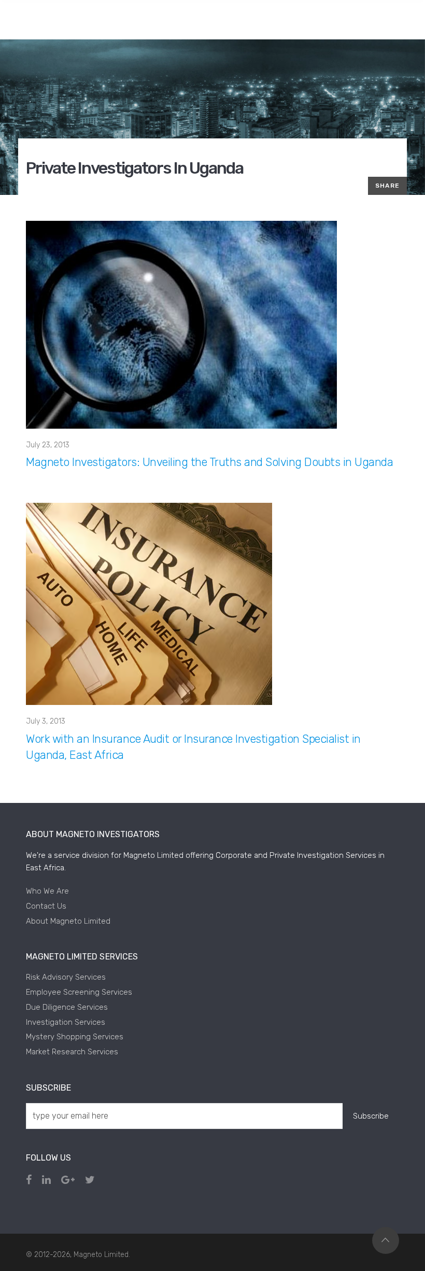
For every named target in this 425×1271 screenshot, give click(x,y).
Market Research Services (72, 1051)
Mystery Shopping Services (74, 1036)
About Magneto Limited (68, 921)
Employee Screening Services (79, 992)
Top (385, 1240)
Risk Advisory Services (66, 977)
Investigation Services (65, 1022)
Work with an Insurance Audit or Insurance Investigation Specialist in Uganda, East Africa (193, 747)
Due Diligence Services (67, 1007)
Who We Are (47, 891)
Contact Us (46, 906)
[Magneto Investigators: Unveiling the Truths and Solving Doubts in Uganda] (181, 324)
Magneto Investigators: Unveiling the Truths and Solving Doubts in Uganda (209, 462)
